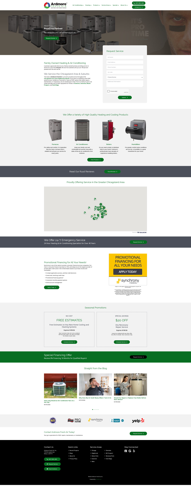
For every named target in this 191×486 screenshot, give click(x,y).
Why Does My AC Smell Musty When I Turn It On (95, 398)
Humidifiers (136, 144)
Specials (115, 5)
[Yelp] (134, 451)
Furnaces (55, 144)
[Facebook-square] (125, 451)
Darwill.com (98, 479)
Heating (87, 5)
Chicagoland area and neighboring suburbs (57, 78)
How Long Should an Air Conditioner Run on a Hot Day (59, 401)
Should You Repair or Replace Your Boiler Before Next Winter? (130, 398)
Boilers (109, 144)
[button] (101, 204)
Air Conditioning (77, 5)
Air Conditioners (82, 144)
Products (96, 5)
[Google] (130, 451)
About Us (123, 5)
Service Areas (106, 5)
